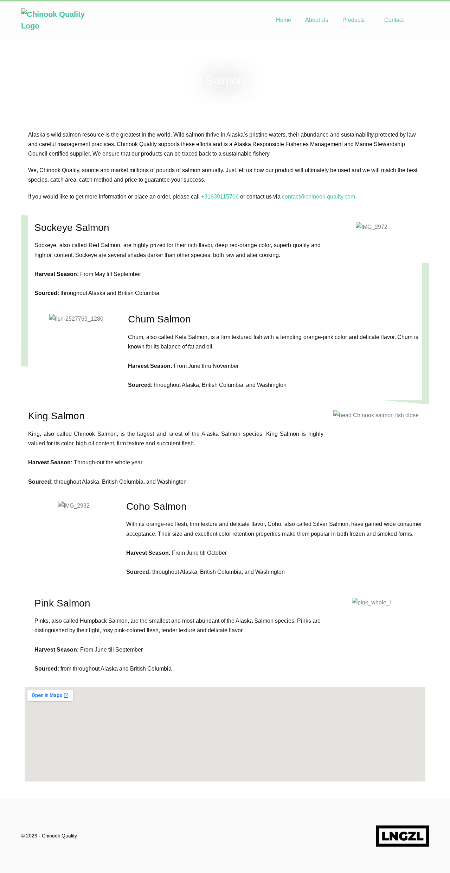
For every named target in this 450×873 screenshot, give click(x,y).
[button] (420, 20)
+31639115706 (220, 197)
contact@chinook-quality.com (318, 197)
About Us (316, 20)
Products (354, 20)
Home (283, 20)
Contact (394, 20)
